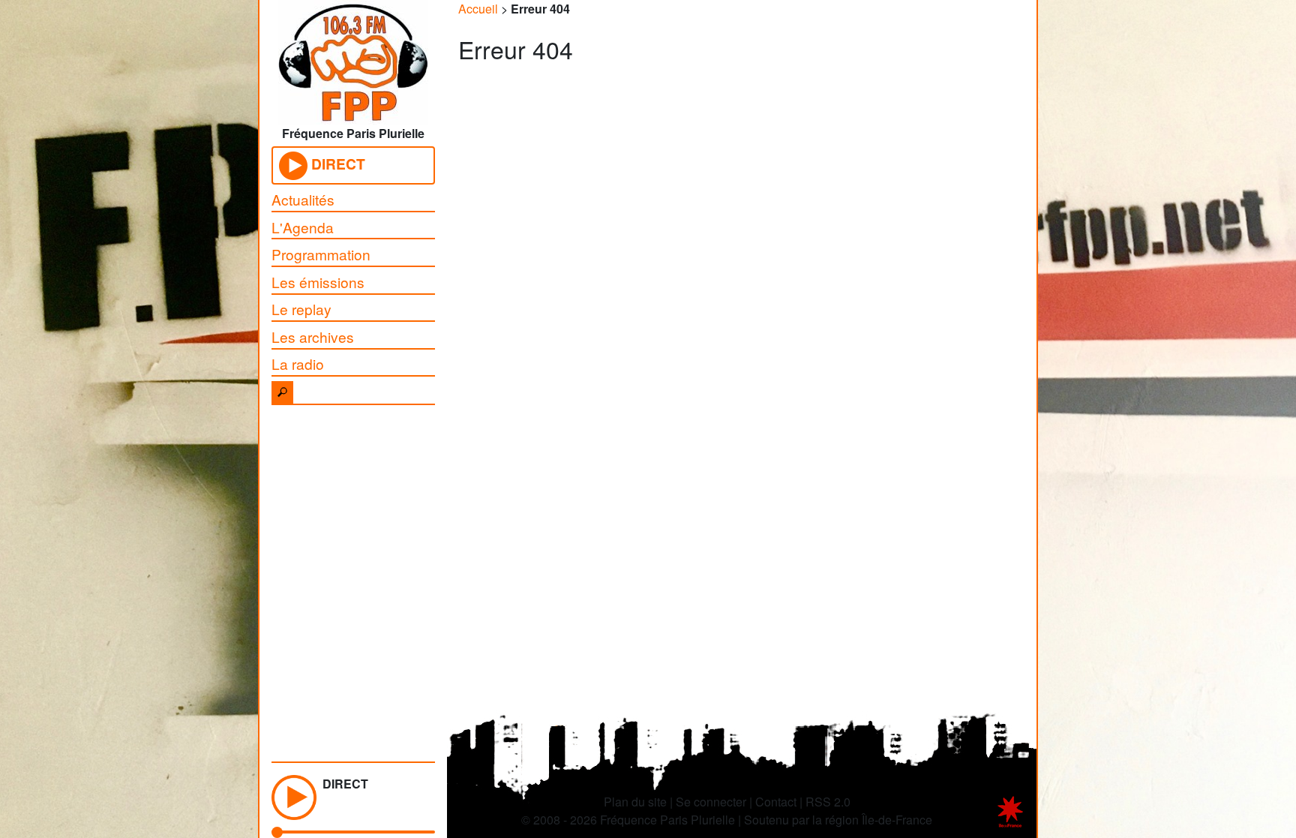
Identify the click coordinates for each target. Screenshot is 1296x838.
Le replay (302, 309)
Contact (775, 801)
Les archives (313, 336)
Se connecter (711, 801)
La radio (298, 363)
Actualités (303, 199)
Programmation (321, 254)
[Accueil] (353, 58)
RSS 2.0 (828, 801)
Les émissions (318, 282)
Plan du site (635, 801)
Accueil (478, 8)
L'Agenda (303, 227)
